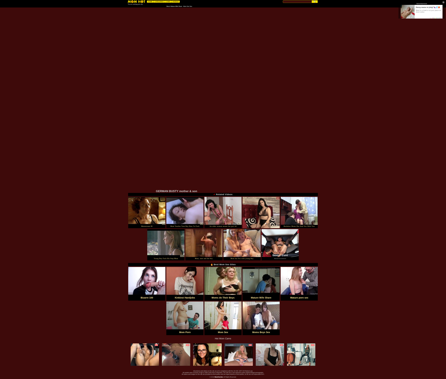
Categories (159, 1)
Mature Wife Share (176, 6)
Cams (168, 1)
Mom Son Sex (187, 6)
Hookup (176, 1)
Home (150, 1)
